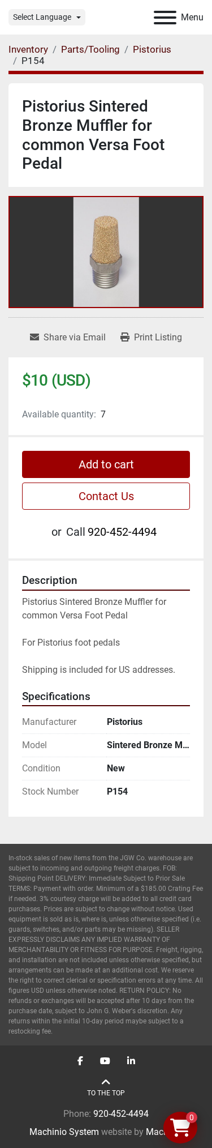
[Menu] (165, 17)
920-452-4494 (122, 532)
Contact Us (106, 496)
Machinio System (64, 1131)
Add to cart (106, 464)
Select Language (42, 17)
